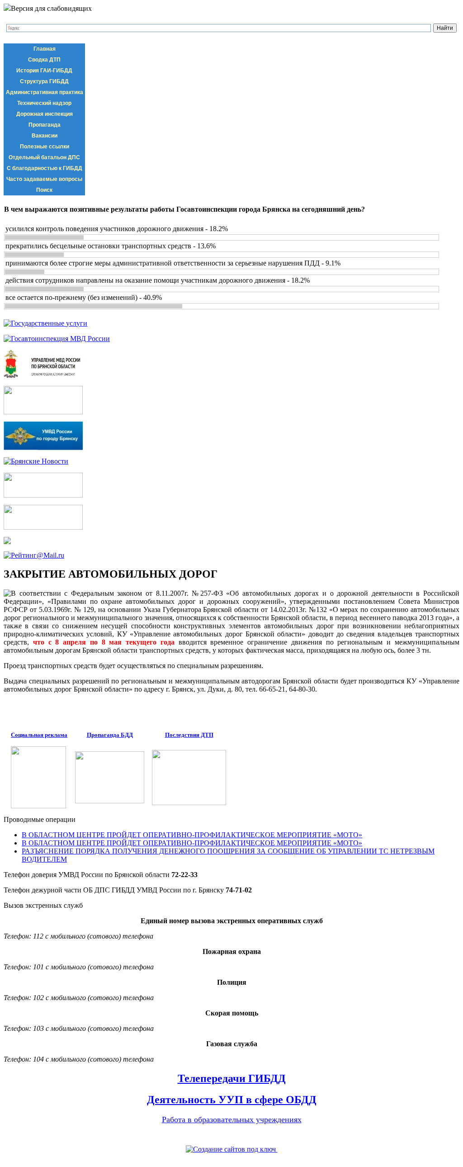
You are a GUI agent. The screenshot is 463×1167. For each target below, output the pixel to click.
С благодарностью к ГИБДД (44, 168)
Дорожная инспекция (44, 114)
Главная (44, 49)
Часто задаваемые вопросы (44, 179)
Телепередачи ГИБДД (232, 1078)
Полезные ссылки (44, 146)
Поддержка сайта (231, 1159)
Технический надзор (44, 103)
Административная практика (44, 92)
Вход (63, 1136)
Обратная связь (27, 1136)
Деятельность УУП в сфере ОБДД (232, 1099)
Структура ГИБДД (44, 81)
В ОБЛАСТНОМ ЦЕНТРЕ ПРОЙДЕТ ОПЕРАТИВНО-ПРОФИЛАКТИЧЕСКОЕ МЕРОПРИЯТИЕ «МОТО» (192, 835)
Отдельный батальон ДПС (44, 157)
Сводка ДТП (44, 60)
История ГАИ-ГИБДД (44, 70)
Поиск (44, 190)
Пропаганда (44, 125)
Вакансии (44, 136)
